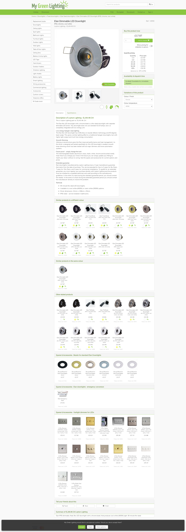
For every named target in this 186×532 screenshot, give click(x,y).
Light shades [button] (37, 74)
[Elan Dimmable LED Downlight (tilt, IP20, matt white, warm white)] (90, 331)
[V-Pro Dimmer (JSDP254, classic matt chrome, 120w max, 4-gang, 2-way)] (118, 421)
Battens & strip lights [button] (40, 56)
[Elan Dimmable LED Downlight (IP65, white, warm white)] (118, 236)
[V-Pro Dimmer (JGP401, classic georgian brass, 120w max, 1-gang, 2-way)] (90, 421)
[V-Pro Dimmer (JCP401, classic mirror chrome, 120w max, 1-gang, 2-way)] (62, 449)
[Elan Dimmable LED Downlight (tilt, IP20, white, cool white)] (104, 331)
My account (130, 12)
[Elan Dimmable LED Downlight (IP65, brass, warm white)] (132, 209)
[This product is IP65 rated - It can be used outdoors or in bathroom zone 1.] (62, 225)
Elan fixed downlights (67, 16)
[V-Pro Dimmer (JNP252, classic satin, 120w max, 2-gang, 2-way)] (90, 449)
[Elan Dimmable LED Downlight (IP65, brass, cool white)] (118, 209)
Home (34, 16)
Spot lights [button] (36, 32)
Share (86, 506)
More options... (102, 527)
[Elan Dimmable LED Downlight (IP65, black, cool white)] (62, 209)
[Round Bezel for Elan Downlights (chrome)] (104, 364)
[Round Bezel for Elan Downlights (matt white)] (118, 364)
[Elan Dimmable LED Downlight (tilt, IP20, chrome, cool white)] (146, 303)
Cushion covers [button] (38, 94)
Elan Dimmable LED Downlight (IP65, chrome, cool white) (96, 16)
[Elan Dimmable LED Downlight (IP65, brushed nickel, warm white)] (62, 236)
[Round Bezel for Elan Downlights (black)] (62, 364)
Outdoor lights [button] (38, 42)
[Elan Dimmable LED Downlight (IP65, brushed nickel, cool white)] (146, 209)
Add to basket (143, 40)
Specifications (71, 113)
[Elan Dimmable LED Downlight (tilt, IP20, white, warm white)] (118, 331)
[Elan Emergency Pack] (62, 393)
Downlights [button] (37, 25)
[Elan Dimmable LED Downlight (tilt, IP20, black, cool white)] (62, 303)
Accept (81, 527)
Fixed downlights (53, 16)
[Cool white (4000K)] (60, 225)
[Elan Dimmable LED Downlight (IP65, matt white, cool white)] (76, 236)
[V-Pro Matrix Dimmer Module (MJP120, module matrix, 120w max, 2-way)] (104, 421)
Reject (90, 527)
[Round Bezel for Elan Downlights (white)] (132, 364)
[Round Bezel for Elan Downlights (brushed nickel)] (90, 364)
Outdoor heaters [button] (38, 67)
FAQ (111, 12)
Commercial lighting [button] (39, 87)
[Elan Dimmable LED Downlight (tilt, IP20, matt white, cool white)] (76, 331)
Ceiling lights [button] (37, 28)
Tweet (66, 506)
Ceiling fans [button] (37, 53)
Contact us (141, 12)
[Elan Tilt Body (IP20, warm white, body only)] (104, 303)
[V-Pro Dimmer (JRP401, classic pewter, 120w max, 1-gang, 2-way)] (76, 449)
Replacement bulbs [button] (39, 21)
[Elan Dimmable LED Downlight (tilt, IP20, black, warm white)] (76, 303)
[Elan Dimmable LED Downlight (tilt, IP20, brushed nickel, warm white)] (132, 303)
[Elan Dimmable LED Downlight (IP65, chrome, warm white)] (62, 270)
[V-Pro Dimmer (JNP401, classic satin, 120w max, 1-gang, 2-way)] (104, 449)
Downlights (41, 16)
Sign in (150, 12)
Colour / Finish (129, 96)
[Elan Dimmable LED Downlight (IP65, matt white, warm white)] (90, 236)
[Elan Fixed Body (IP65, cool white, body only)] (90, 209)
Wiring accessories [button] (39, 84)
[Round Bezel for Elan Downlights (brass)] (76, 364)
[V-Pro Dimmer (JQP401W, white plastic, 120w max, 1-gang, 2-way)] (62, 476)
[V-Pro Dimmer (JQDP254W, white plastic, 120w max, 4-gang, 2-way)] (132, 449)
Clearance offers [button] (38, 98)
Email (106, 506)
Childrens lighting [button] (39, 70)
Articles (35, 12)
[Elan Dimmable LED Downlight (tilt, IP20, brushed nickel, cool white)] (118, 303)
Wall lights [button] (36, 46)
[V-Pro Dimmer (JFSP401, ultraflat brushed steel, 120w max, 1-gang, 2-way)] (76, 421)
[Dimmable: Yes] (65, 225)
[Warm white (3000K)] (74, 225)
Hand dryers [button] (37, 63)
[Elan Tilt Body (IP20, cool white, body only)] (90, 303)
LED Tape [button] (36, 60)
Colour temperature (130, 103)
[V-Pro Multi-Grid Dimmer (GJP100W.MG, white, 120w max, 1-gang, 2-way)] (76, 476)
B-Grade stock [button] (38, 101)
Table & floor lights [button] (39, 49)
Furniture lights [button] (38, 39)
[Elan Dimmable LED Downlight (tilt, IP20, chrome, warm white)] (62, 331)
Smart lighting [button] (38, 80)
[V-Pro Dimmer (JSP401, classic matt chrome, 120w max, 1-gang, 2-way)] (146, 421)
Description (60, 113)
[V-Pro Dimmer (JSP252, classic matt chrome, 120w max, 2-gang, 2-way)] (132, 421)
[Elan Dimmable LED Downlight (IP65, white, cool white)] (104, 236)
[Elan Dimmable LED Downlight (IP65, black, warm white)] (76, 209)
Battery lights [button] (37, 77)
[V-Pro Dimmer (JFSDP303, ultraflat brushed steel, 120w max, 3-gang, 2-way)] (62, 421)
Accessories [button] (37, 91)
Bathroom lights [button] (38, 35)
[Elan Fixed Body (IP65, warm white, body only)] (104, 209)
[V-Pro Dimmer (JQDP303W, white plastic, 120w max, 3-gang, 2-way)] (146, 449)
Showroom (45, 12)
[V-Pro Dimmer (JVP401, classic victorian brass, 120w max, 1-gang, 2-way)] (118, 449)
